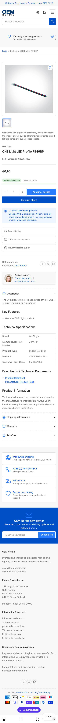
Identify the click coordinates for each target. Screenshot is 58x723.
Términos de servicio (13, 630)
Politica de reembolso (13, 638)
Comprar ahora (29, 200)
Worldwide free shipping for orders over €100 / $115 (29, 3)
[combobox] (29, 21)
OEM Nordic (22, 692)
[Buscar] (52, 21)
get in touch (21, 265)
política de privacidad (13, 626)
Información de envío (13, 618)
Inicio (4, 51)
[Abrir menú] (52, 12)
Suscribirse (47, 534)
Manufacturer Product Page (19, 381)
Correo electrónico (24, 278)
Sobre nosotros (10, 622)
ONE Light (7, 146)
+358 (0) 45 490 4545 (25, 281)
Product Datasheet (15, 378)
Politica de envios (11, 634)
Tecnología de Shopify (40, 692)
